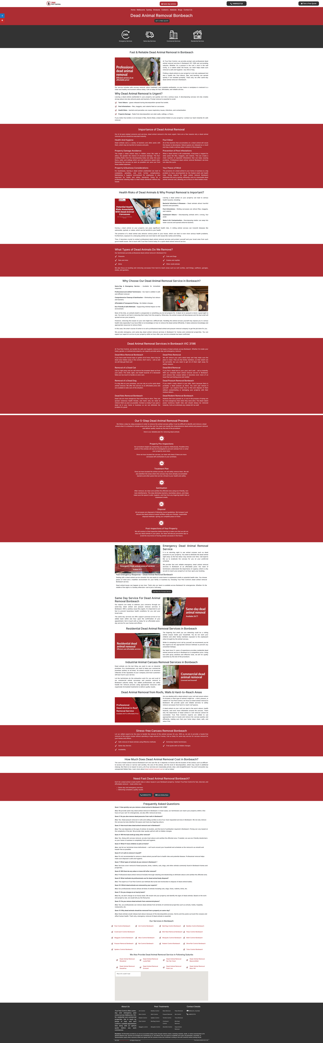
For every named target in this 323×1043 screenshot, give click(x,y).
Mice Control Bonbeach (146, 938)
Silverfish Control (167, 1027)
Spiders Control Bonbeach (123, 949)
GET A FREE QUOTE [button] (162, 21)
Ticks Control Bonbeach (194, 949)
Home (133, 10)
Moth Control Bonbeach (194, 938)
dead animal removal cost (154, 769)
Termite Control (167, 1017)
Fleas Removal (179, 1010)
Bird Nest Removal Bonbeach (172, 932)
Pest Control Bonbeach (122, 926)
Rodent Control (143, 1017)
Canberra (164, 10)
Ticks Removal (179, 1017)
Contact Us (188, 10)
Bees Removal (167, 1010)
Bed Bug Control (155, 1021)
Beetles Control (155, 1010)
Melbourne (141, 10)
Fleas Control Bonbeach (194, 932)
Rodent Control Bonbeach (171, 943)
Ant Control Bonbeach (146, 926)
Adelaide (173, 10)
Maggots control (143, 1027)
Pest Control (142, 1021)
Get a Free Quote (309, 3)
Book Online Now (162, 795)
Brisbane (156, 10)
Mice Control (142, 1014)
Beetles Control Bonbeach (195, 926)
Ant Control (142, 1010)
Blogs (180, 10)
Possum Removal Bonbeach (123, 943)
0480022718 (237, 4)
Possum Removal (167, 1014)
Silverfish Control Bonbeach (195, 943)
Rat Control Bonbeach (145, 943)
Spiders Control (155, 1017)
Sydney (149, 10)
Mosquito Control (155, 1027)
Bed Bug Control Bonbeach (171, 926)
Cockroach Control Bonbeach (124, 932)
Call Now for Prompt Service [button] (162, 591)
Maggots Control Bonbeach (123, 938)
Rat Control (178, 1014)
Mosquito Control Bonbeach (171, 938)
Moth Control (154, 1014)
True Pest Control (124, 1040)
